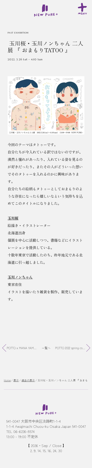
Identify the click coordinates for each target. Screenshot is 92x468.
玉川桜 (13, 218)
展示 (16, 380)
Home (7, 380)
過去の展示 (28, 380)
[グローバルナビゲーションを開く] (83, 8)
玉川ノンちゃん (20, 277)
